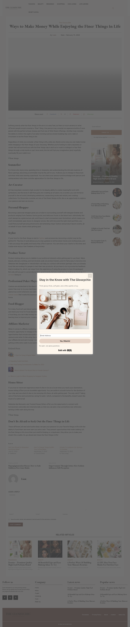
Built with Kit (65, 350)
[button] (65, 309)
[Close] (90, 276)
